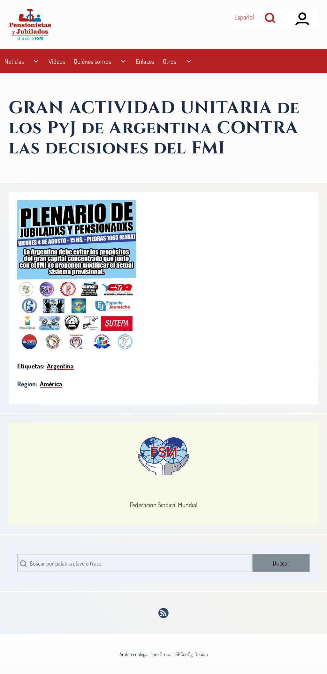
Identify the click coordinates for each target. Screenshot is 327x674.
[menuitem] (14, 61)
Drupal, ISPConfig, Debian (184, 654)
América (51, 384)
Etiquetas (30, 366)
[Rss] (163, 613)
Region (26, 384)
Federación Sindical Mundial (163, 504)
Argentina (60, 366)
